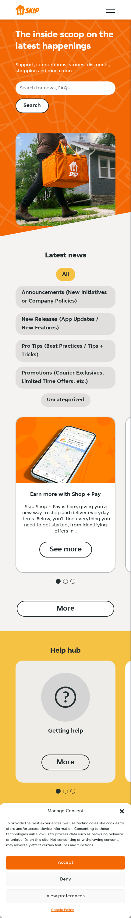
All (65, 274)
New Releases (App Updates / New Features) (60, 324)
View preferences (66, 896)
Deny (65, 879)
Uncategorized (65, 400)
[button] (122, 811)
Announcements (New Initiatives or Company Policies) (64, 297)
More (65, 608)
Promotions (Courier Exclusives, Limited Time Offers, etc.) (63, 378)
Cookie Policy (62, 910)
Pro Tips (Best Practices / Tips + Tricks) (62, 351)
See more (66, 549)
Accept (65, 862)
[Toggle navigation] (110, 10)
